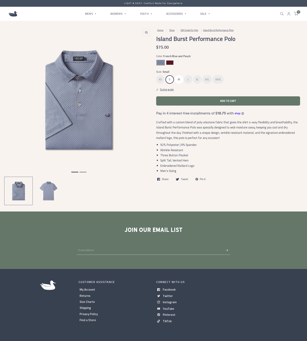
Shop (172, 30)
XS (160, 79)
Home (160, 30)
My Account (87, 289)
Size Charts (87, 301)
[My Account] (288, 14)
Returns (85, 295)
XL (197, 79)
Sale (203, 14)
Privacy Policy (89, 314)
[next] (146, 113)
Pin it (203, 179)
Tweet (184, 179)
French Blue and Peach (160, 63)
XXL (207, 79)
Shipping (85, 307)
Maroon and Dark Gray (169, 63)
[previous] (11, 113)
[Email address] (226, 250)
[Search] (281, 14)
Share (165, 179)
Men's (89, 14)
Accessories (174, 14)
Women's (116, 14)
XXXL (218, 79)
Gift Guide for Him (189, 30)
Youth (144, 14)
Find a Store (88, 320)
